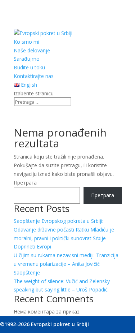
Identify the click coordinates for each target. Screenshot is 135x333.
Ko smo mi (26, 41)
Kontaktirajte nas (34, 76)
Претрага (25, 182)
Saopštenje (27, 272)
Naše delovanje (32, 50)
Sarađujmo (27, 58)
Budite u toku (29, 67)
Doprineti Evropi (32, 246)
